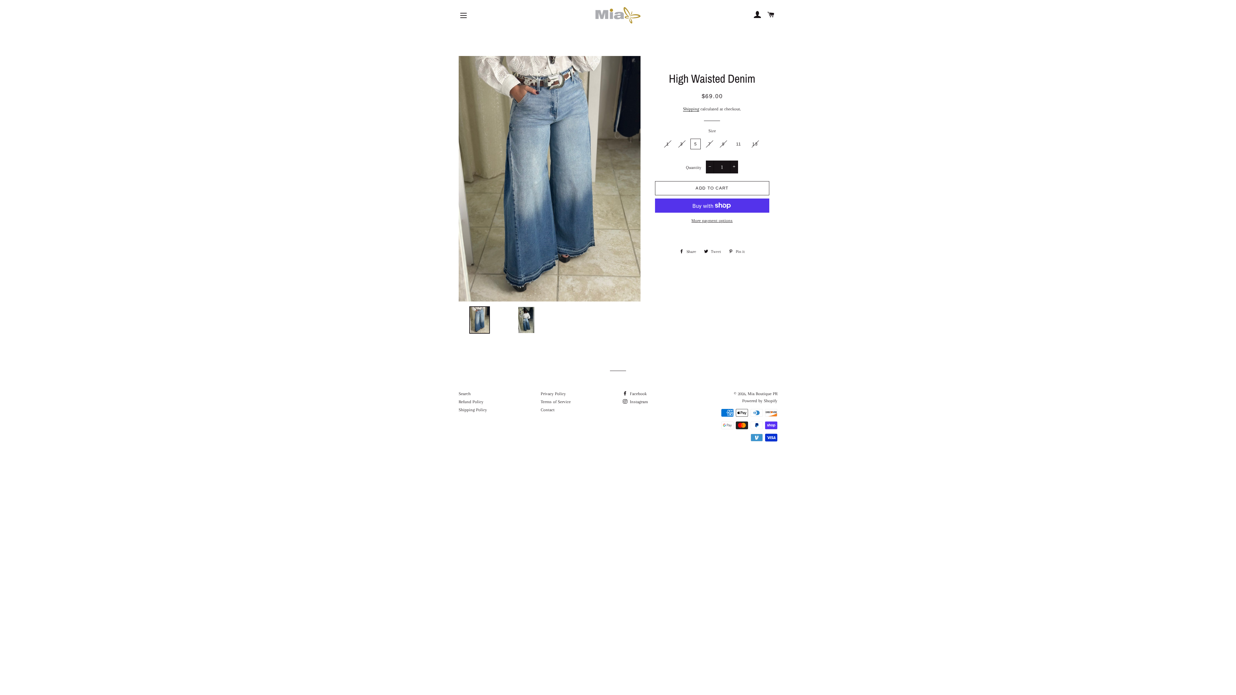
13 (755, 144)
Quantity (693, 167)
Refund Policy (471, 401)
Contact (548, 409)
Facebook (638, 393)
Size (712, 130)
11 (738, 144)
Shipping (691, 109)
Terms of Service (556, 401)
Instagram (638, 401)
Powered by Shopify (759, 400)
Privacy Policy (553, 393)
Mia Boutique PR (762, 393)
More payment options (712, 220)
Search (465, 393)
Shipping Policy (473, 409)
